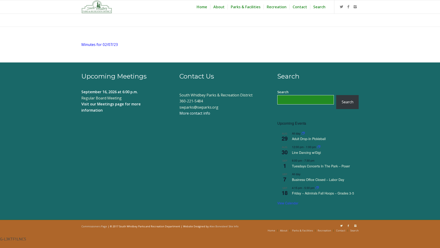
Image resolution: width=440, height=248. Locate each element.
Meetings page (110, 104)
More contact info (194, 113)
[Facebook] (348, 6)
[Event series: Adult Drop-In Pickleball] (303, 133)
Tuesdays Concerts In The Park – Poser (321, 166)
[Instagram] (355, 6)
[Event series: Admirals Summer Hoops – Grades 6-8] (317, 188)
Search (283, 92)
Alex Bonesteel (218, 226)
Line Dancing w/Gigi (306, 152)
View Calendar (287, 203)
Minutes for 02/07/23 (99, 44)
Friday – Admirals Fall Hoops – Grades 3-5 (323, 193)
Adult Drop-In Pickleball (309, 138)
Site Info (233, 226)
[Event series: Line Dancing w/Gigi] (318, 147)
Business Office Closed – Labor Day (318, 179)
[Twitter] (341, 6)
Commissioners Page (94, 226)
